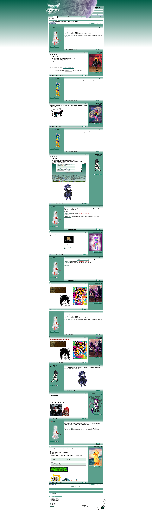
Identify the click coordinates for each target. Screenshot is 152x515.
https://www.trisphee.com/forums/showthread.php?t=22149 (69, 472)
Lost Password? (98, 16)
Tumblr (79, 511)
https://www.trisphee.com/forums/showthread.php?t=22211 (67, 473)
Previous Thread (73, 486)
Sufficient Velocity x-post (67, 36)
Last (101, 23)
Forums (55, 16)
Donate (83, 16)
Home (50, 16)
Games (79, 16)
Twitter (73, 511)
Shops (60, 16)
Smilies (51, 502)
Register (94, 14)
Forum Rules (52, 506)
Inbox (74, 16)
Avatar (69, 16)
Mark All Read (84, 20)
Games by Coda (67, 32)
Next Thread (79, 486)
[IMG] (50, 503)
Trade (65, 16)
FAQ (57, 20)
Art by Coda (66, 33)
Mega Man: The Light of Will (68, 35)
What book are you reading (69, 248)
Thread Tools (99, 25)
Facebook (76, 511)
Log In (101, 14)
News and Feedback (57, 21)
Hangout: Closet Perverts (69, 247)
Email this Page (53, 493)
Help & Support (64, 21)
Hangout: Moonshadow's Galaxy (69, 246)
